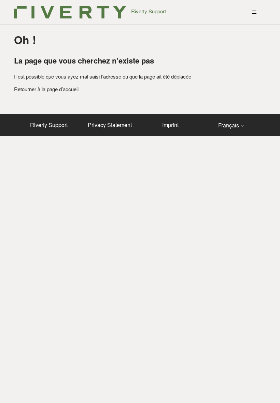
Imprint (170, 125)
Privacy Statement (110, 125)
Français (229, 125)
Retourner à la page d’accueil (46, 89)
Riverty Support (49, 125)
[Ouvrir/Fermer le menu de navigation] (254, 12)
